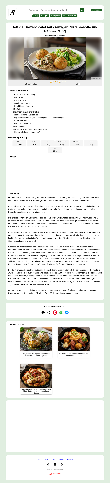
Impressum (39, 459)
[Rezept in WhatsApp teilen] (61, 312)
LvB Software (59, 477)
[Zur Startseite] (12, 12)
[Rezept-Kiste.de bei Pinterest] (62, 464)
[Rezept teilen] (49, 312)
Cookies (62, 459)
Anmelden (96, 10)
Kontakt (54, 459)
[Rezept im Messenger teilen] (67, 312)
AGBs (46, 459)
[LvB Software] (55, 474)
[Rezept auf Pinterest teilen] (55, 312)
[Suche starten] (82, 10)
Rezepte (44, 16)
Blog (36, 16)
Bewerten (64, 81)
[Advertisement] (55, 174)
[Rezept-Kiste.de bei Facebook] (48, 464)
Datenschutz (70, 459)
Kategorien (55, 16)
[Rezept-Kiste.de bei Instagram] (55, 464)
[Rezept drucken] (43, 312)
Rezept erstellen (69, 16)
